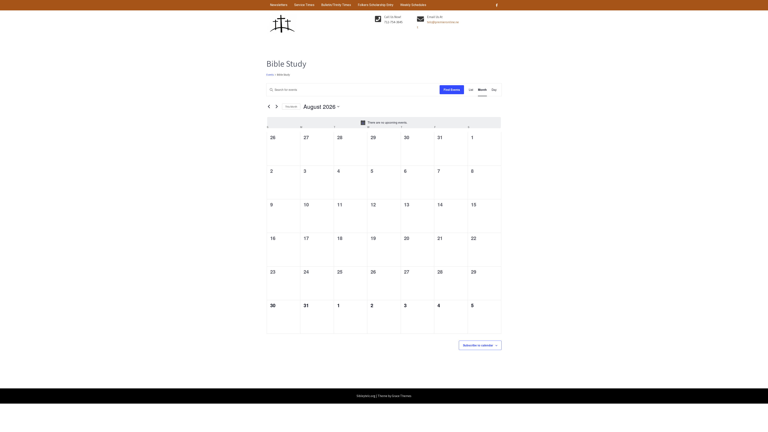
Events (270, 74)
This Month (291, 106)
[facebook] (497, 5)
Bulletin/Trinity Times (336, 5)
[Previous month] (268, 106)
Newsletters (278, 5)
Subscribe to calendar (478, 345)
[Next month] (276, 106)
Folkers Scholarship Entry (375, 5)
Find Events (452, 90)
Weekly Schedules (413, 5)
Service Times (304, 5)
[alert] (384, 122)
